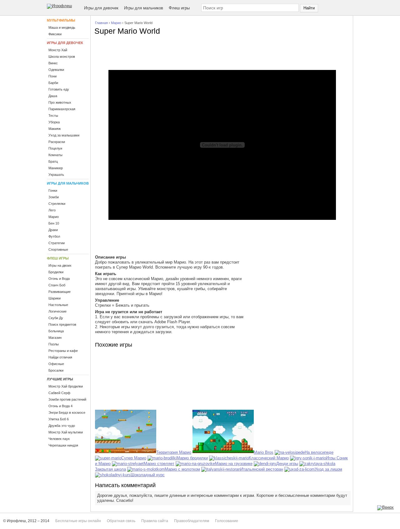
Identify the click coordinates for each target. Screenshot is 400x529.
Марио (116, 23)
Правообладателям (191, 521)
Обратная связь (121, 521)
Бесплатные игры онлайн (78, 521)
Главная (101, 23)
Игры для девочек (101, 8)
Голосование (226, 521)
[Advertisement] (222, 54)
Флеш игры (179, 8)
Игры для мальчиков (143, 8)
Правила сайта (154, 521)
